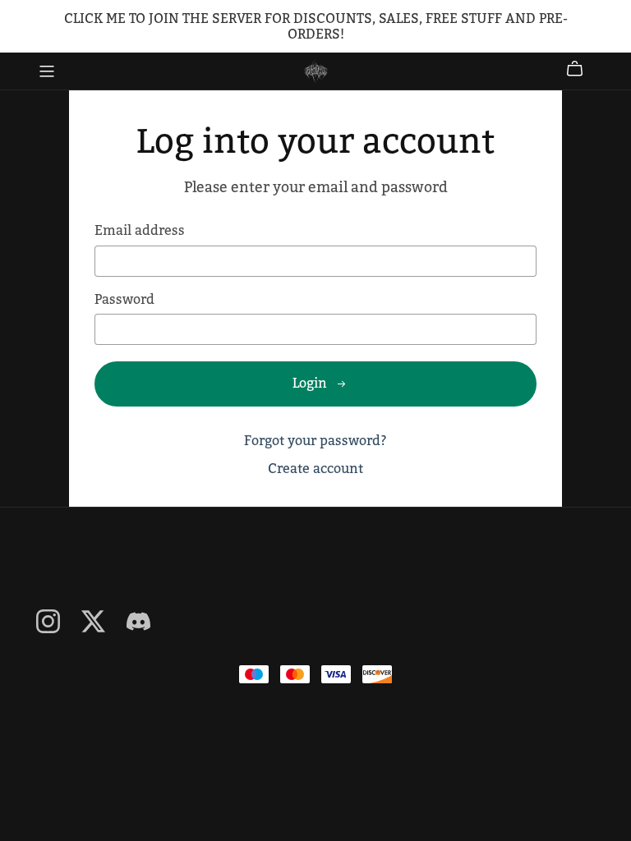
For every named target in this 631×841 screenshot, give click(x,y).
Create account (315, 468)
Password (124, 299)
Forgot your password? (315, 440)
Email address (139, 230)
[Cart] (581, 69)
